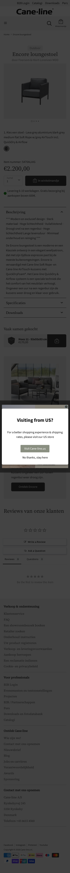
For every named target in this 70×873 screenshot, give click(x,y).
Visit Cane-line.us (35, 449)
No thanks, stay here (35, 457)
